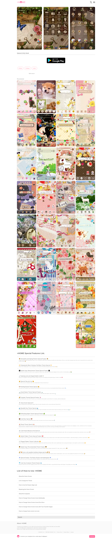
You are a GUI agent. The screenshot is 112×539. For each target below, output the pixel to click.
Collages (27, 68)
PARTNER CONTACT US (50, 532)
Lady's (34, 68)
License (72, 532)
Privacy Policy (66, 532)
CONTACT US (41, 532)
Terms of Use (59, 532)
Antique (20, 68)
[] (93, 517)
